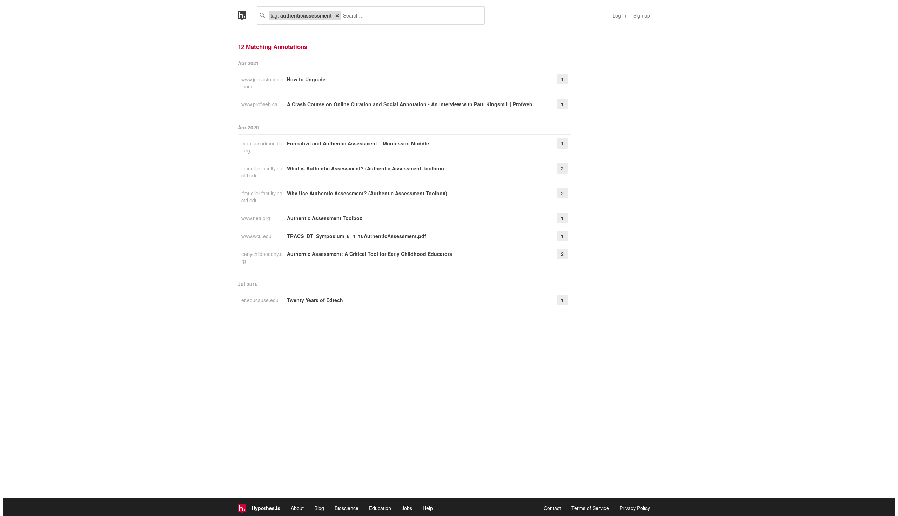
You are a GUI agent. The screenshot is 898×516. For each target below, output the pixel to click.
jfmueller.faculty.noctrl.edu (261, 172)
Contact (552, 507)
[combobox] (410, 15)
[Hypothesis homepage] (247, 15)
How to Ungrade (306, 79)
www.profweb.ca (260, 104)
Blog (319, 507)
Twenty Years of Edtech (315, 300)
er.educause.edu (260, 300)
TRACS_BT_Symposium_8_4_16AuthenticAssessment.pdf (356, 235)
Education (380, 507)
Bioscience (346, 507)
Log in (619, 15)
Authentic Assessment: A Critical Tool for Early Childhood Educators (369, 253)
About (297, 507)
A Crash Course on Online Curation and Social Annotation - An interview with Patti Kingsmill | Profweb (409, 104)
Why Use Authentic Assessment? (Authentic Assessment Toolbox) (367, 193)
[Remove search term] (337, 15)
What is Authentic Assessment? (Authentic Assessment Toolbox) (365, 168)
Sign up (641, 15)
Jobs (407, 507)
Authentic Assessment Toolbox (324, 218)
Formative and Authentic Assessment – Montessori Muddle (358, 143)
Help (428, 507)
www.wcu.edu (257, 235)
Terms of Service (590, 507)
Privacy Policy (634, 507)
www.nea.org (256, 218)
